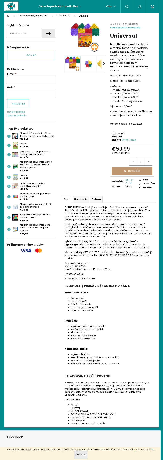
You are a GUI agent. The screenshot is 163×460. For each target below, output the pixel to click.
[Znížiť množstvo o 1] (133, 161)
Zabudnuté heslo (16, 115)
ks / (31, 55)
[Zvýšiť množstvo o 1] (148, 161)
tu (152, 449)
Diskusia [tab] (96, 199)
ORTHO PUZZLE (129, 181)
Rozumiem (81, 454)
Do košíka (134, 170)
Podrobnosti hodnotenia (125, 27)
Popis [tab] (67, 199)
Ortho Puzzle (129, 139)
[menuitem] (60, 6)
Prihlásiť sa (18, 103)
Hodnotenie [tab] (80, 199)
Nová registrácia (16, 111)
